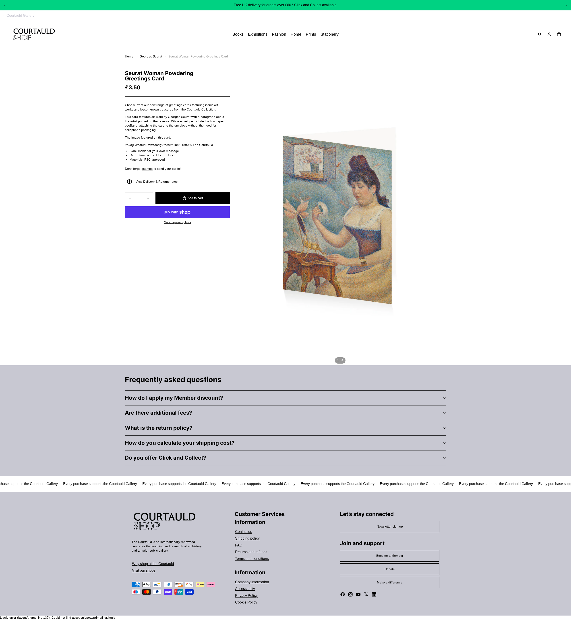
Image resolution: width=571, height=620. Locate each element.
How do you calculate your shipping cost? (180, 443)
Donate (390, 569)
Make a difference (389, 582)
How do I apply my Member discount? (174, 398)
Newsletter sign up (390, 526)
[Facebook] (342, 594)
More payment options (177, 222)
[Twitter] (366, 594)
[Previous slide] (5, 5)
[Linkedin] (374, 594)
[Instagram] (350, 594)
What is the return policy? (158, 428)
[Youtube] (358, 594)
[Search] (540, 34)
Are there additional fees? (158, 412)
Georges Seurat (151, 56)
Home (129, 56)
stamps (147, 168)
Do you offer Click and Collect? (165, 457)
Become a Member (389, 555)
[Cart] (559, 34)
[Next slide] (566, 5)
